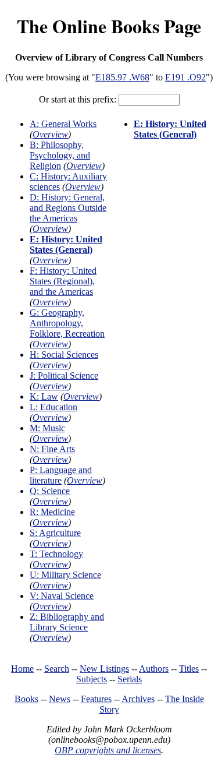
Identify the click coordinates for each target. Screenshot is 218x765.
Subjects (91, 679)
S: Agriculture (55, 533)
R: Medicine (52, 512)
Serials (129, 679)
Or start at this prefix (76, 99)
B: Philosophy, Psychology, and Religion (60, 155)
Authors (154, 669)
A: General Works (63, 124)
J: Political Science (64, 375)
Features (96, 699)
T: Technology (56, 554)
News (59, 699)
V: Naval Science (62, 596)
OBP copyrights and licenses (108, 750)
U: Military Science (65, 575)
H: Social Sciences (64, 354)
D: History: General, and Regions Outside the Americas (68, 207)
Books (26, 699)
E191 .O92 (185, 77)
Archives (138, 699)
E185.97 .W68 (122, 77)
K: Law (44, 396)
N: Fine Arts (52, 449)
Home (22, 669)
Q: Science (50, 491)
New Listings (104, 669)
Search (56, 669)
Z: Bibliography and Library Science (67, 622)
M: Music (47, 428)
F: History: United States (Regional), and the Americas (63, 281)
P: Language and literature (61, 475)
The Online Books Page (109, 26)
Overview (50, 134)
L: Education (53, 407)
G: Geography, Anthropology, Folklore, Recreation (67, 323)
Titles (189, 669)
